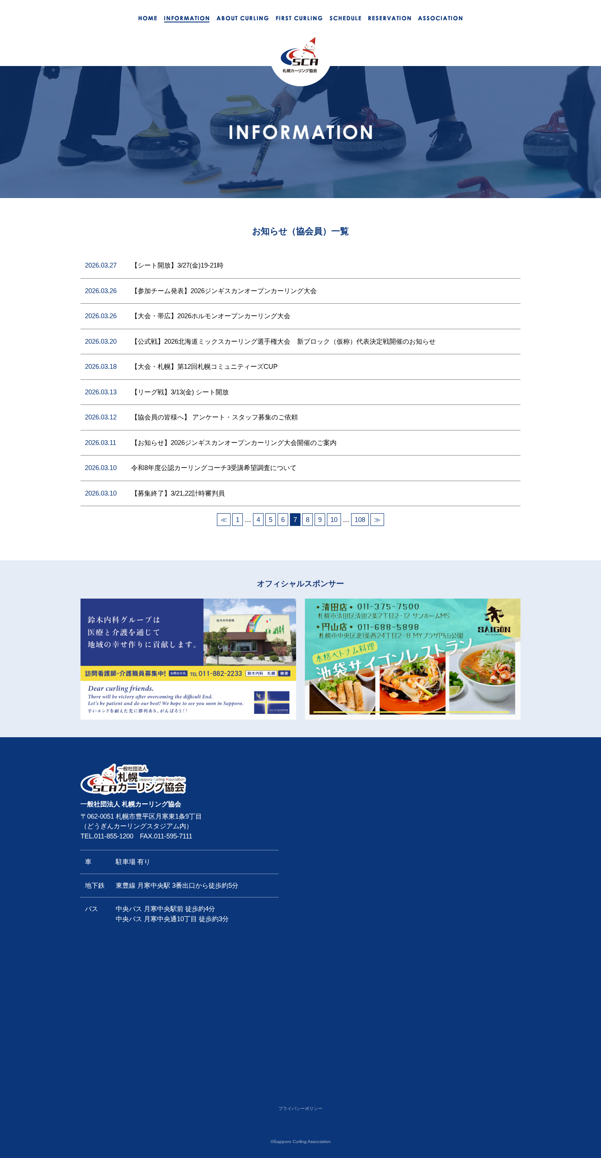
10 (333, 519)
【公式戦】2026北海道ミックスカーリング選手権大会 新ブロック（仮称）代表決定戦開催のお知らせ (283, 341)
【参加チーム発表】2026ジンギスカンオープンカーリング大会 (224, 290)
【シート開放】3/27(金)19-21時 (177, 265)
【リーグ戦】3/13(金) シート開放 (180, 392)
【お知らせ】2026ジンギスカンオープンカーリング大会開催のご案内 (234, 442)
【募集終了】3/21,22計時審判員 (178, 493)
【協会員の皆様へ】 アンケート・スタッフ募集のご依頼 (214, 417)
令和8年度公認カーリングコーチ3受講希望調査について (214, 467)
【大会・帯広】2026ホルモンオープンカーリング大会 (210, 316)
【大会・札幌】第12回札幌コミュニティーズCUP (204, 366)
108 (360, 519)
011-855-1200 (113, 836)
